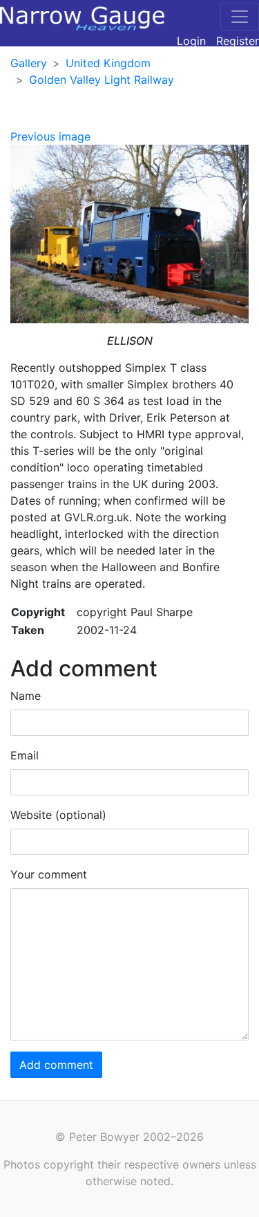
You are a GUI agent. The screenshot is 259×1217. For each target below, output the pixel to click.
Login (191, 41)
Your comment (48, 874)
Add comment (56, 1065)
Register (237, 41)
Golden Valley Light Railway (101, 80)
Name (25, 696)
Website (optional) (58, 815)
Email (24, 755)
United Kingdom (108, 63)
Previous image (50, 136)
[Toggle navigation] (239, 16)
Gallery (28, 63)
